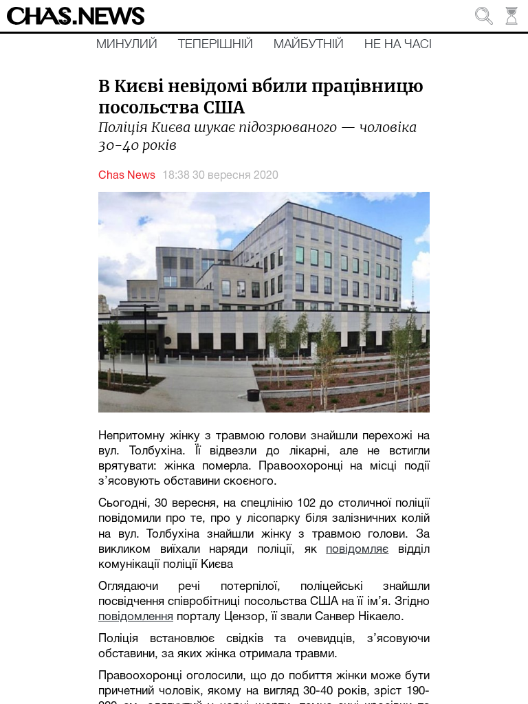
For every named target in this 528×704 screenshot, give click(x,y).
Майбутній (309, 44)
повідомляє (357, 549)
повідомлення (135, 617)
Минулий (126, 44)
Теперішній (215, 44)
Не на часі (398, 44)
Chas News (126, 176)
